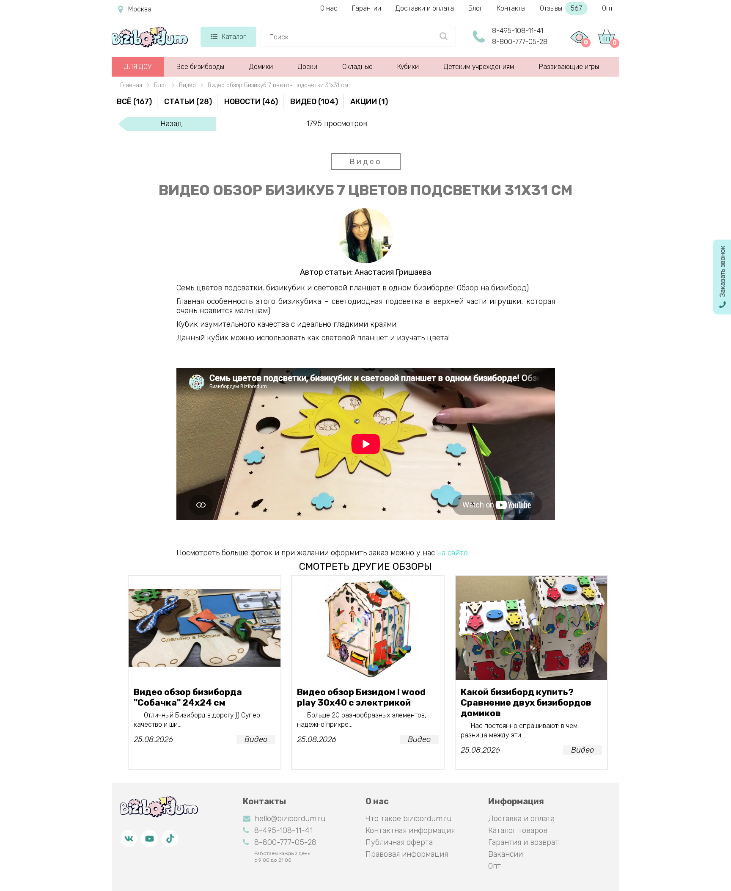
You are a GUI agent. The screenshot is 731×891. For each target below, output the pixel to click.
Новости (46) (251, 101)
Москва (139, 9)
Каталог (234, 37)
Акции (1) (369, 101)
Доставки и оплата (425, 8)
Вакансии (505, 854)
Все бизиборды (200, 67)
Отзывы (561, 8)
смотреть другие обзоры (365, 566)
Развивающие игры (569, 67)
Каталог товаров (517, 830)
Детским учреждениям (479, 67)
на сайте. (453, 552)
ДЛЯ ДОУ (137, 67)
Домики (261, 67)
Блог (475, 8)
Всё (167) (134, 101)
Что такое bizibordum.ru (408, 818)
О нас (329, 8)
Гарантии (366, 8)
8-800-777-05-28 (519, 42)
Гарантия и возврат (523, 842)
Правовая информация (407, 854)
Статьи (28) (188, 101)
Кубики (408, 67)
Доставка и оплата (521, 818)
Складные (357, 67)
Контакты (511, 8)
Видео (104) (314, 101)
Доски (307, 67)
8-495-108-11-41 (517, 31)
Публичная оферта (399, 842)
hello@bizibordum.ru (290, 818)
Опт (607, 8)
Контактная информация (410, 830)
